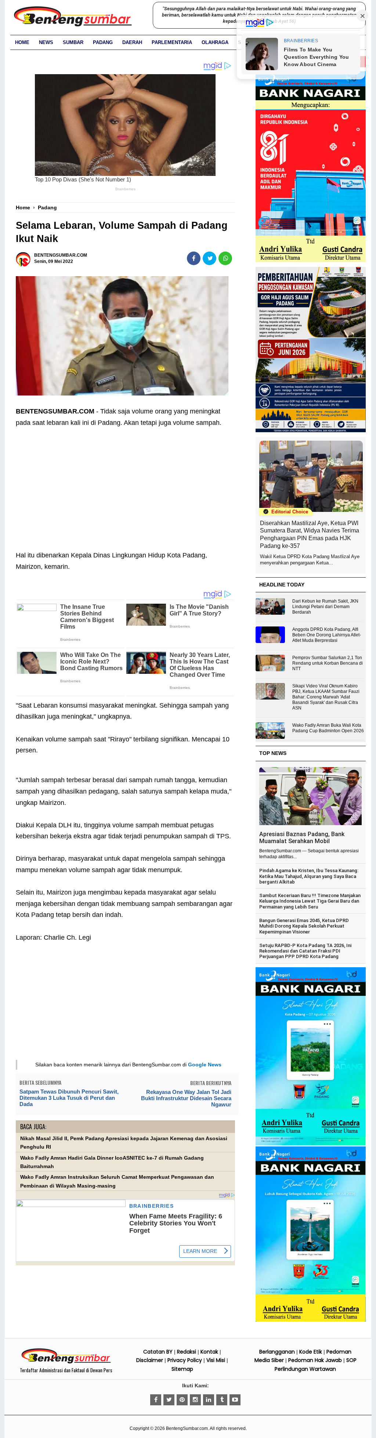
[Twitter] (168, 1399)
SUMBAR (73, 42)
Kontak (209, 1351)
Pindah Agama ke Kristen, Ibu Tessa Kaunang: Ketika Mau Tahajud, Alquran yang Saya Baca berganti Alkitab (308, 876)
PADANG (103, 42)
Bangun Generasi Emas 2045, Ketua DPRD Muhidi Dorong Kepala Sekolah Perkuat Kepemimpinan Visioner (304, 926)
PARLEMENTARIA (172, 42)
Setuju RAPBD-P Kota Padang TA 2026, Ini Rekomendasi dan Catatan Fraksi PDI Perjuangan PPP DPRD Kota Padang (305, 951)
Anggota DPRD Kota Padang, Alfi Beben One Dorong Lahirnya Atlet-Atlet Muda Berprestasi (326, 635)
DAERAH (132, 42)
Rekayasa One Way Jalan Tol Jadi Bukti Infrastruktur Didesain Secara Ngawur (186, 1098)
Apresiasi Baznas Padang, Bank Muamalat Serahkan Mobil (301, 838)
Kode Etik (310, 1351)
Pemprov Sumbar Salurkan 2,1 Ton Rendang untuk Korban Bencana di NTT (327, 663)
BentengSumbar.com (187, 1428)
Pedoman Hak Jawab (315, 1360)
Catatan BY (158, 1351)
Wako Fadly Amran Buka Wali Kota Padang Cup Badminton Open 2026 (328, 728)
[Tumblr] (221, 1399)
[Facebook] (155, 1399)
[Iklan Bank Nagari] (311, 1143)
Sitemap (182, 1369)
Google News (204, 1064)
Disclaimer (149, 1360)
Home (22, 42)
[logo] (66, 1362)
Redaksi (186, 1351)
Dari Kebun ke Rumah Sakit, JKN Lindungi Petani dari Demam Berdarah (325, 607)
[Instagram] (195, 1399)
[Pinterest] (182, 1399)
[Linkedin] (208, 1399)
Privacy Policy (184, 1360)
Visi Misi (215, 1360)
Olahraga (215, 42)
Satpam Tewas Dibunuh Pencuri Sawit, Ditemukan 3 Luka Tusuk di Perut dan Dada (69, 1097)
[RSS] (235, 1399)
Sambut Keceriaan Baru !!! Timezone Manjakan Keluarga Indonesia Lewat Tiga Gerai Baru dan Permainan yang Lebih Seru (310, 901)
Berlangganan (277, 1351)
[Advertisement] (125, 483)
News (46, 42)
